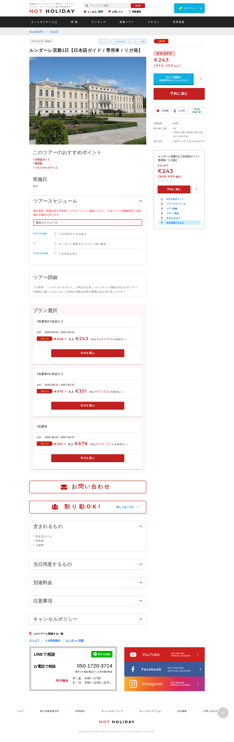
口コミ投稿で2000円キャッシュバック (173, 79)
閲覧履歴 (136, 11)
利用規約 (80, 711)
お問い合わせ (91, 486)
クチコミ (153, 21)
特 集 (74, 21)
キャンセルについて (112, 711)
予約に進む (179, 93)
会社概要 (182, 711)
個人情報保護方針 (49, 711)
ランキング (98, 21)
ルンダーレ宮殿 (137, 41)
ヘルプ (20, 711)
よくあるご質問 (95, 11)
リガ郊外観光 (119, 41)
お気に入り (117, 11)
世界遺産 (179, 21)
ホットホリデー (36, 31)
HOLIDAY (52, 11)
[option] (87, 101)
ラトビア (54, 31)
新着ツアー (127, 21)
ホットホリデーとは (44, 21)
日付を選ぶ (88, 352)
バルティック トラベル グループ (188, 141)
